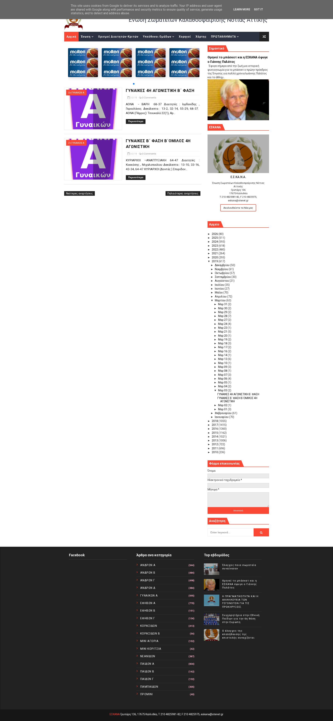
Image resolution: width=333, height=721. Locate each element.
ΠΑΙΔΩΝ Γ (147, 679)
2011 (215, 448)
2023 (215, 245)
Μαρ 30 (223, 308)
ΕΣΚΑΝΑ (115, 714)
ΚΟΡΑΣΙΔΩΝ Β (150, 633)
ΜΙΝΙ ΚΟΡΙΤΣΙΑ (150, 648)
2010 (215, 452)
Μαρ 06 (223, 378)
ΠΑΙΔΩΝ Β (147, 671)
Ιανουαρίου (222, 416)
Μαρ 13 (223, 358)
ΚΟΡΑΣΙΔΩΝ (148, 625)
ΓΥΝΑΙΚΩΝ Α (77, 92)
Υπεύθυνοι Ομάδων (157, 36)
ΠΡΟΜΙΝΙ (146, 694)
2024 (215, 241)
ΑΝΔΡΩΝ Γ (147, 580)
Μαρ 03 (223, 390)
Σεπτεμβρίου (223, 276)
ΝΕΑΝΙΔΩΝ (147, 656)
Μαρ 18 (223, 343)
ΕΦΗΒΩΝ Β (148, 610)
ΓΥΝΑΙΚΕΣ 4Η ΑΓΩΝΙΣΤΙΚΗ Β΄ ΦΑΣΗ (160, 90)
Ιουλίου (220, 284)
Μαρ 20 (223, 335)
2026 (215, 233)
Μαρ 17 (223, 347)
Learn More (241, 9)
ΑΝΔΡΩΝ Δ (148, 587)
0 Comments (149, 97)
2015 (215, 432)
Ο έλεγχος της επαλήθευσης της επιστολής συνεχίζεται (238, 634)
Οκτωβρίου (222, 273)
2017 (215, 424)
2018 (215, 421)
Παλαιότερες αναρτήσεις (182, 193)
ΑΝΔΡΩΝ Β (148, 572)
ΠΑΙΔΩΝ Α (147, 663)
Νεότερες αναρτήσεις (79, 193)
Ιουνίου (220, 288)
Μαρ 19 (223, 339)
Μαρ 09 (223, 366)
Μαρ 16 (223, 351)
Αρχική (71, 36)
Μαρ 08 (223, 370)
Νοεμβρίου (222, 269)
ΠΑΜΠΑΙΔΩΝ (149, 686)
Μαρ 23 (223, 327)
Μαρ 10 (223, 363)
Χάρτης (201, 36)
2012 (215, 444)
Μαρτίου (220, 300)
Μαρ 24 (223, 323)
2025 (215, 237)
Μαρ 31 (223, 304)
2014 (215, 436)
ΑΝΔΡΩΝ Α (148, 565)
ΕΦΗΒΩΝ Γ (147, 618)
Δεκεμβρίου (222, 265)
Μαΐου (219, 292)
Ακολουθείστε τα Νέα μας (238, 207)
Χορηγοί (185, 36)
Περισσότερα (135, 121)
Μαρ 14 (223, 355)
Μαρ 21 (223, 331)
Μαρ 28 (223, 316)
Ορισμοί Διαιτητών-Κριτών (118, 36)
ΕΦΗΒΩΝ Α (148, 603)
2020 (215, 257)
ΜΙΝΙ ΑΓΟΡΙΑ (149, 641)
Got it (258, 9)
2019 (215, 261)
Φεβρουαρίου (223, 413)
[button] (134, 84)
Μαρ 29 (223, 312)
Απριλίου (221, 296)
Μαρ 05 (223, 382)
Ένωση (86, 36)
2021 (215, 253)
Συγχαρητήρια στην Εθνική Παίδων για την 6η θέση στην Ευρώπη (241, 619)
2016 (215, 428)
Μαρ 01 (223, 409)
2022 (215, 249)
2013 (215, 440)
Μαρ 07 (223, 374)
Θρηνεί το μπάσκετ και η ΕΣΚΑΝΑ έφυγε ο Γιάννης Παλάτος (239, 584)
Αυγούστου (222, 280)
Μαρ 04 (223, 386)
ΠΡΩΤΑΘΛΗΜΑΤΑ (223, 36)
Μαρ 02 (223, 405)
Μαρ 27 (223, 319)
